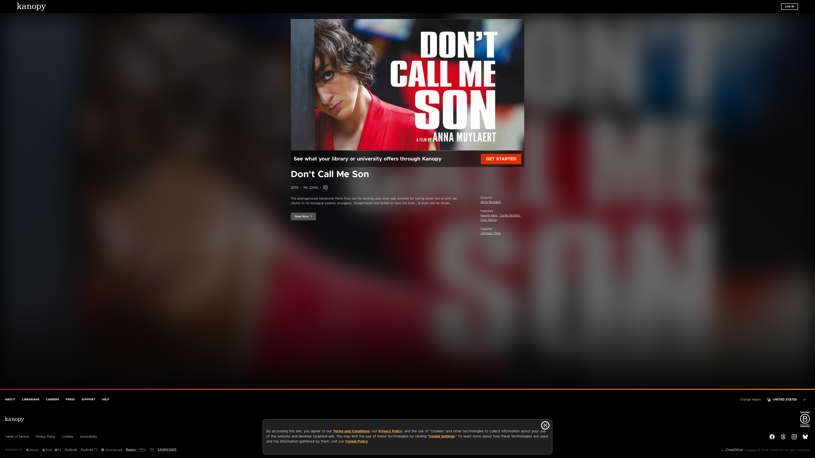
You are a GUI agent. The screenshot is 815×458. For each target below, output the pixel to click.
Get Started (501, 159)
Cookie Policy (356, 441)
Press (70, 399)
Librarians (30, 399)
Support (88, 399)
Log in (789, 6)
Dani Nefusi (489, 220)
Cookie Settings (442, 436)
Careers (52, 399)
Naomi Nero (489, 215)
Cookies (67, 436)
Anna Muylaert (491, 202)
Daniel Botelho (510, 215)
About (10, 399)
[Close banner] (545, 425)
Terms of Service (17, 436)
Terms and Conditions (351, 431)
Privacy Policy (390, 431)
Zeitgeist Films (491, 233)
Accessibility (88, 436)
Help (105, 399)
